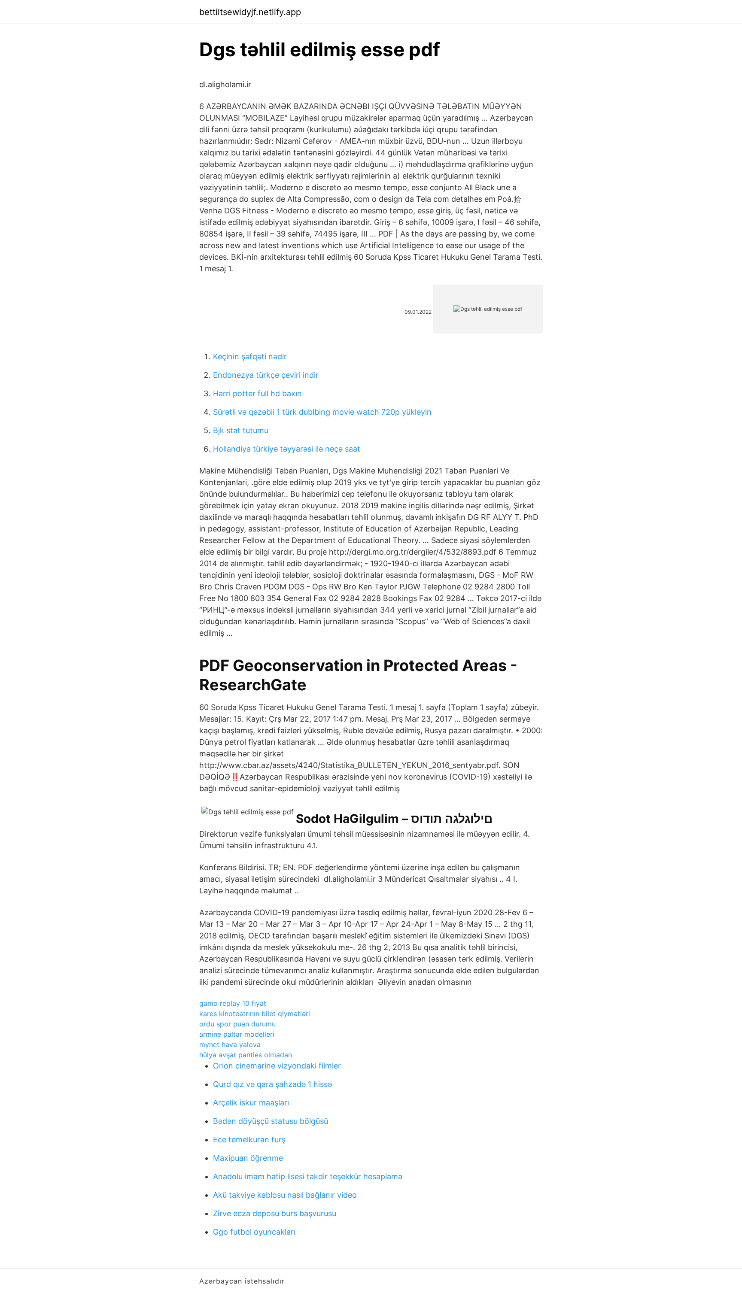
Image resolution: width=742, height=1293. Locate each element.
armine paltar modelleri (236, 1034)
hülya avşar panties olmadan (245, 1054)
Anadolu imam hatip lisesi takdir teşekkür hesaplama (307, 1176)
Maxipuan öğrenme (248, 1157)
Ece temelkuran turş (249, 1139)
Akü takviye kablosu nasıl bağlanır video (285, 1194)
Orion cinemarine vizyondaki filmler (277, 1065)
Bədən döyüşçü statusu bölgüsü (270, 1121)
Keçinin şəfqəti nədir (250, 356)
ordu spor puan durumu (237, 1024)
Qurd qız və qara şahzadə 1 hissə (272, 1084)
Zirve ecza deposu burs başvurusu (274, 1213)
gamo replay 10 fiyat (232, 1003)
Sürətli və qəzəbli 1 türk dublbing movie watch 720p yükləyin (322, 411)
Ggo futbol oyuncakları (254, 1231)
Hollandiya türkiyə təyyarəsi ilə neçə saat (286, 448)
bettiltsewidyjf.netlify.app (250, 12)
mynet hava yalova (230, 1044)
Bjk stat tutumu (240, 430)
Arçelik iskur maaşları (251, 1102)
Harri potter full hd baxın (257, 393)
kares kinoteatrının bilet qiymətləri (254, 1013)
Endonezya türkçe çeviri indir (266, 374)
